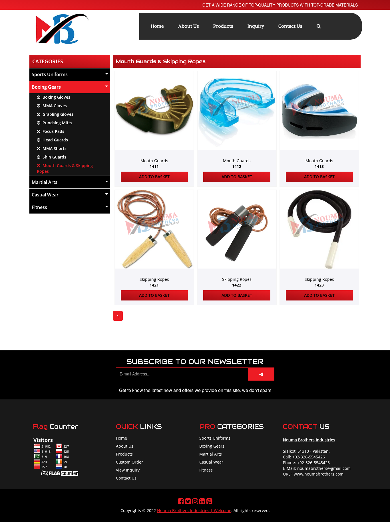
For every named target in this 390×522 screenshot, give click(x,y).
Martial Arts (44, 182)
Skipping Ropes (154, 282)
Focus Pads (52, 131)
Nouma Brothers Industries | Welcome (194, 510)
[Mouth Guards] (154, 141)
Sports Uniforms (50, 74)
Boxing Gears (46, 87)
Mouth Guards (154, 163)
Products (223, 26)
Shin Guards (53, 157)
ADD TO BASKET (154, 176)
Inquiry (256, 26)
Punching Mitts (56, 122)
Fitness (39, 207)
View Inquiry (128, 470)
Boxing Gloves (55, 97)
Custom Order (129, 462)
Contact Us (290, 26)
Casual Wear (45, 195)
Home (157, 26)
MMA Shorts (53, 148)
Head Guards (54, 140)
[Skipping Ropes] (154, 260)
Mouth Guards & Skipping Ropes (65, 168)
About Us (188, 26)
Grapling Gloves (56, 114)
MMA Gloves (53, 105)
